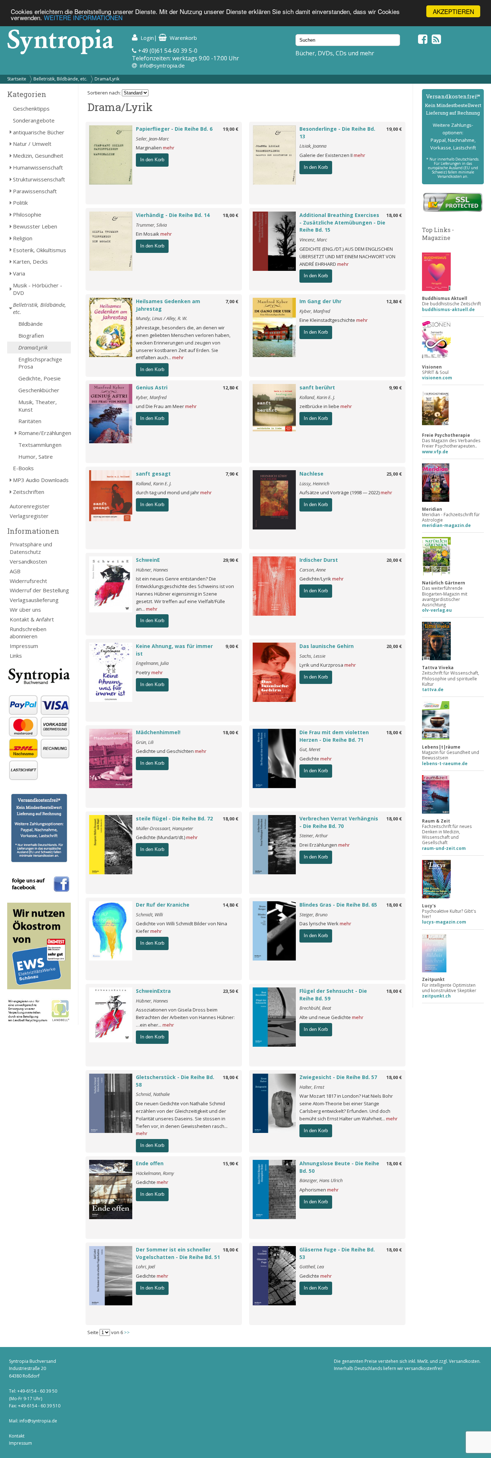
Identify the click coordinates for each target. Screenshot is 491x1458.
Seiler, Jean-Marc (152, 138)
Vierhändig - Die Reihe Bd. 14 (173, 215)
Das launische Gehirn (326, 646)
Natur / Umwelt (32, 143)
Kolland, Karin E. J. (317, 397)
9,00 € (231, 646)
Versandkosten (28, 561)
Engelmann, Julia (152, 663)
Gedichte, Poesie (39, 378)
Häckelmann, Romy (155, 1173)
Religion (22, 238)
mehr (168, 147)
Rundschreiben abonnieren (28, 632)
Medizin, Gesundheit (38, 155)
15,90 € (230, 1163)
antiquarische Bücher (38, 132)
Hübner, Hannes (152, 569)
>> (127, 1332)
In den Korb (152, 159)
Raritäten (29, 421)
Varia (19, 273)
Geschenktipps (31, 108)
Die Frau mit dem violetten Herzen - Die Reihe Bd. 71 (334, 736)
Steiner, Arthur (313, 835)
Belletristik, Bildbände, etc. (60, 79)
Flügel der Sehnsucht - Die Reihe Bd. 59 (333, 994)
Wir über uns (25, 609)
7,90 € (231, 474)
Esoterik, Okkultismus (39, 250)
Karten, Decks (30, 261)
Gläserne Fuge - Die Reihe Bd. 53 (337, 1253)
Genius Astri (152, 387)
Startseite (16, 79)
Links (16, 655)
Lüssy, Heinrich (314, 483)
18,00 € (230, 215)
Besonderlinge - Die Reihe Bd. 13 (337, 132)
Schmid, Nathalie (153, 1094)
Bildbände (30, 323)
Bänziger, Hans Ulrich (321, 1180)
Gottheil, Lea (311, 1266)
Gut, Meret (309, 749)
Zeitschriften (28, 491)
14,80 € (230, 905)
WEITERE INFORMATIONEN (83, 17)
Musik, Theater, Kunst (37, 405)
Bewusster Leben (35, 226)
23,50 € (230, 991)
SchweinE (148, 559)
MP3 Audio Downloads (41, 479)
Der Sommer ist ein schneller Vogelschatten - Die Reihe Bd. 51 (178, 1253)
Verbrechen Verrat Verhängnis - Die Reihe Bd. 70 (338, 822)
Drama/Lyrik (107, 79)
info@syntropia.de (162, 65)
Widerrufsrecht (28, 580)
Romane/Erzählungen (44, 432)
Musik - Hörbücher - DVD (37, 289)
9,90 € (395, 387)
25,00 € (394, 474)
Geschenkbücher (38, 390)
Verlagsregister (29, 515)
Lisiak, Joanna (312, 146)
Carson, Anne (312, 569)
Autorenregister (30, 506)
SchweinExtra (153, 990)
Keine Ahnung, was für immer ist (174, 650)
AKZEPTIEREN (453, 11)
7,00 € (231, 301)
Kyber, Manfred (314, 311)
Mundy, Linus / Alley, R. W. (161, 318)
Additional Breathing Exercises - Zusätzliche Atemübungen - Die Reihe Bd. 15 (342, 222)
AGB (15, 571)
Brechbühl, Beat (315, 1008)
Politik (20, 202)
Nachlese (311, 473)
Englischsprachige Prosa (40, 363)
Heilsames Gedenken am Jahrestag (168, 305)
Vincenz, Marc (313, 239)
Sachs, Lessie (312, 656)
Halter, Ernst (311, 1087)
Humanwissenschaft (38, 167)
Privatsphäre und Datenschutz (31, 548)
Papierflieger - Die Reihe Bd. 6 (174, 128)
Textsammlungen (39, 444)
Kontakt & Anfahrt (32, 619)
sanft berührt (317, 387)
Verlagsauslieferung (34, 599)
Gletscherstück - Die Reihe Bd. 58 (175, 1081)
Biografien (31, 335)
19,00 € (230, 129)
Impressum (24, 645)
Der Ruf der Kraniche (162, 904)
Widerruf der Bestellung (39, 590)
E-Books (23, 468)
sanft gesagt (153, 473)
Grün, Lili (144, 742)
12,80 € (394, 301)
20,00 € (394, 560)
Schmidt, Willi (149, 914)
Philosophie (27, 214)
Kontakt (16, 1436)
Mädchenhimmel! (158, 732)
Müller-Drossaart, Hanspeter (164, 828)
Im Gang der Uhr (320, 301)
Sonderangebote (34, 120)
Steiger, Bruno (313, 914)
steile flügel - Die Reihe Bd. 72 (174, 818)
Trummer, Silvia (151, 225)
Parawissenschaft (35, 191)
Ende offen (150, 1163)
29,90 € (230, 560)
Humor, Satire (35, 456)
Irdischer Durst (318, 559)
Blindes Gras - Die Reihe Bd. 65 (338, 904)
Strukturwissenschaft (39, 179)
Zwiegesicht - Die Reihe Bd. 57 (338, 1077)
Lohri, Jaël (145, 1266)
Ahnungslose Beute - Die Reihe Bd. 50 (339, 1167)
